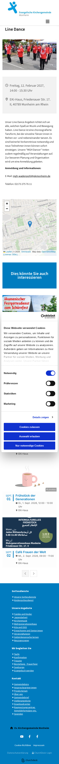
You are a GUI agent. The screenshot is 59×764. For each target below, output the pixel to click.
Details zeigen (41, 417)
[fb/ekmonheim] (37, 736)
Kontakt (16, 678)
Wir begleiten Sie (21, 648)
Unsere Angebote (22, 608)
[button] (29, 21)
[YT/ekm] (22, 736)
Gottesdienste (20, 591)
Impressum (38, 745)
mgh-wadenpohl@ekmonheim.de (31, 176)
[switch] (50, 383)
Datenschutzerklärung (17, 752)
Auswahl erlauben (29, 436)
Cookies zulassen (30, 427)
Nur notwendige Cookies (29, 445)
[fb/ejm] (29, 736)
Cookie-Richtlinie (23, 745)
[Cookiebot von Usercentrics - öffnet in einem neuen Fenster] (41, 316)
